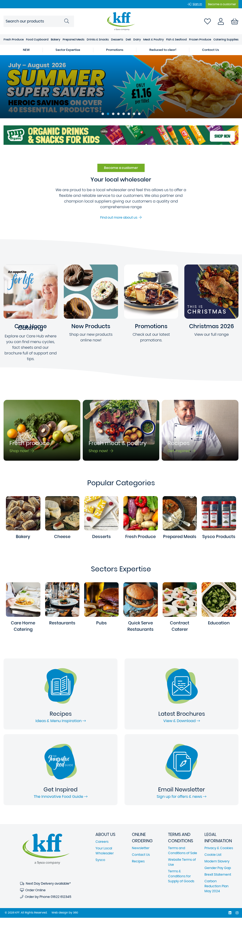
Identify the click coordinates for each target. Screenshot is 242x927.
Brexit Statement (217, 874)
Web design (60, 912)
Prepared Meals (73, 39)
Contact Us (210, 50)
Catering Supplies (225, 39)
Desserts (117, 39)
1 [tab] (102, 114)
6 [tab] (128, 114)
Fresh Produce (14, 39)
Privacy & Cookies (218, 848)
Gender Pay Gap (217, 867)
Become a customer (222, 4)
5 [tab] (123, 114)
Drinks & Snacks (98, 39)
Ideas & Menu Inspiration (58, 721)
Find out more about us (119, 217)
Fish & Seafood (176, 39)
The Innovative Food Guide (59, 796)
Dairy (137, 39)
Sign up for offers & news (180, 796)
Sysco (100, 859)
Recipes (138, 861)
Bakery (55, 39)
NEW (26, 50)
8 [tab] (139, 114)
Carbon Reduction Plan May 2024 (216, 886)
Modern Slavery (216, 861)
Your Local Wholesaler (104, 851)
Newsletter (140, 848)
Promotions (114, 50)
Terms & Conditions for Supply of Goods (181, 876)
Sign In (197, 4)
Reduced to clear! (162, 50)
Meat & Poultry (153, 39)
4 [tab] (118, 114)
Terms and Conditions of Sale (182, 850)
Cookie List (212, 854)
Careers (101, 841)
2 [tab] (108, 114)
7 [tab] (134, 114)
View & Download (180, 721)
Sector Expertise (68, 50)
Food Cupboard (37, 39)
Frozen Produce (200, 39)
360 (75, 912)
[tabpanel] (121, 86)
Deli (128, 39)
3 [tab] (113, 114)
